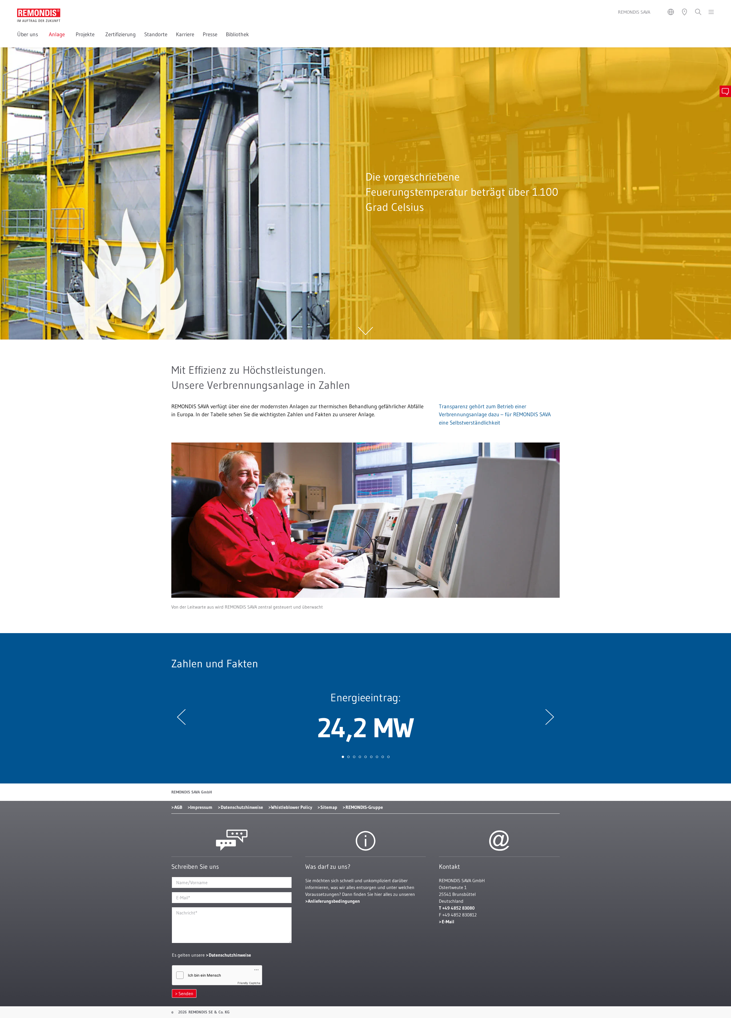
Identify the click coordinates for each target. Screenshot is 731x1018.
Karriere (185, 34)
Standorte (155, 34)
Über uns (28, 34)
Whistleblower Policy (291, 807)
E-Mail (448, 921)
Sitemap (328, 807)
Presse (210, 34)
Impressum (201, 807)
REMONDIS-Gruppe (364, 807)
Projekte (86, 34)
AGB (178, 807)
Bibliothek (237, 34)
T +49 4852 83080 (457, 908)
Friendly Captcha (249, 983)
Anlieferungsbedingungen (334, 901)
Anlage (58, 34)
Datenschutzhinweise (242, 807)
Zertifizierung (120, 34)
